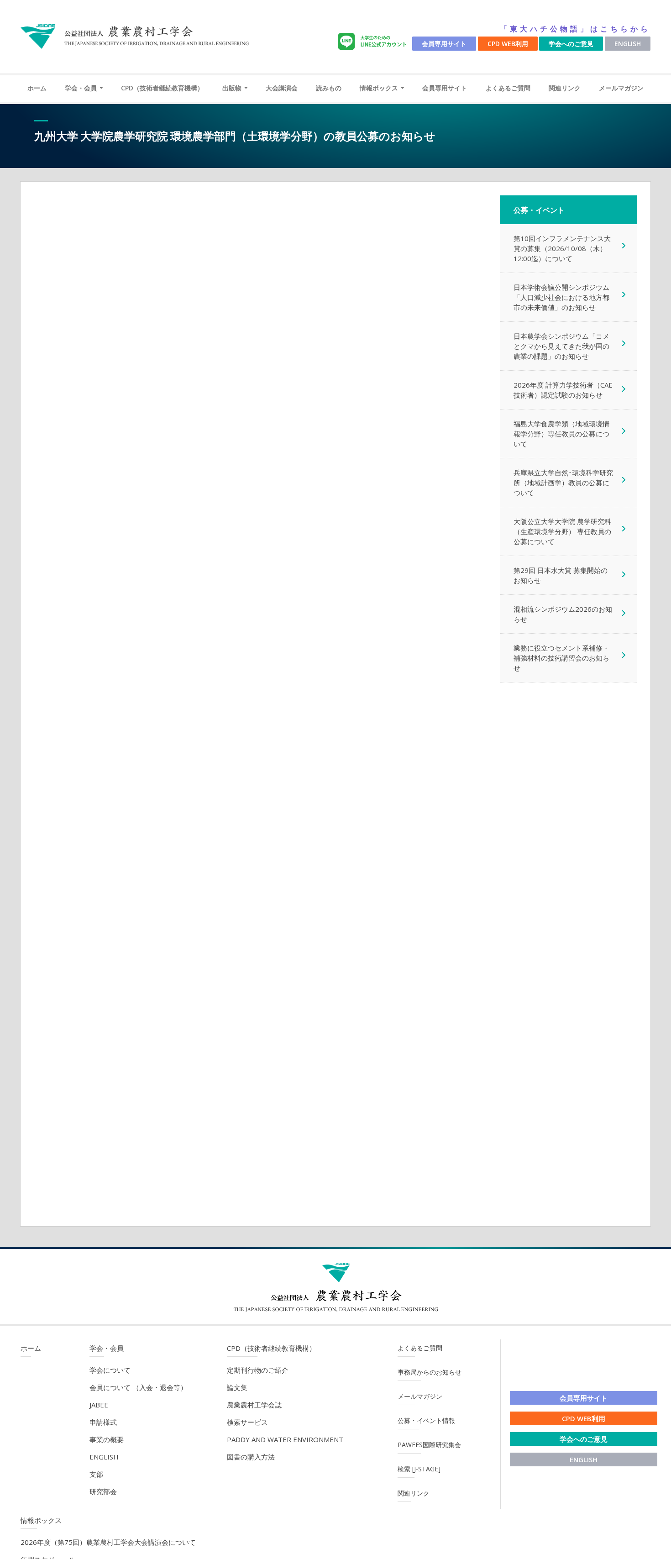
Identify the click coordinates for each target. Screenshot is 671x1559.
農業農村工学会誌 (254, 1404)
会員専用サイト (444, 43)
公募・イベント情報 (426, 1420)
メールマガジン (621, 88)
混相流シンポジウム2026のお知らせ (563, 614)
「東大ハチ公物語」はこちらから (575, 29)
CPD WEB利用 (508, 43)
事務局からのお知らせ (429, 1372)
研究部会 (103, 1491)
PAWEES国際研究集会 (429, 1444)
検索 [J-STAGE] (419, 1469)
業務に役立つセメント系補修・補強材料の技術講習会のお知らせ (561, 657)
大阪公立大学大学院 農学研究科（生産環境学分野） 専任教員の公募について (562, 531)
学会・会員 (81, 88)
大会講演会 (282, 88)
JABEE (98, 1404)
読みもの (328, 88)
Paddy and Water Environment (285, 1439)
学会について (110, 1370)
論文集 (237, 1387)
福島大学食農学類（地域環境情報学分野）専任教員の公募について (561, 433)
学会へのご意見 (571, 43)
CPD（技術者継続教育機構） (162, 88)
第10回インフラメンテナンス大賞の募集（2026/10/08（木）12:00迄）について (562, 248)
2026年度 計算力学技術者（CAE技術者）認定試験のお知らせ (563, 389)
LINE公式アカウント (374, 42)
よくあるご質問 (508, 88)
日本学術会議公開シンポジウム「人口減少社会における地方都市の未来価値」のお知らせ (561, 297)
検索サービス (247, 1422)
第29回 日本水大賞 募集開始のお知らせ (561, 575)
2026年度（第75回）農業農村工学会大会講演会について (108, 1542)
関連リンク (565, 88)
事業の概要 (106, 1439)
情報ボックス (379, 88)
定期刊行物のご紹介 (257, 1370)
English (627, 43)
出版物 (231, 88)
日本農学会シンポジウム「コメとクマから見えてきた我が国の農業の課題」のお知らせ (561, 346)
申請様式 (103, 1422)
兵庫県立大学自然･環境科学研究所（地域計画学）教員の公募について (563, 482)
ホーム (37, 88)
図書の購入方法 (251, 1456)
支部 (96, 1474)
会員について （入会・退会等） (138, 1387)
